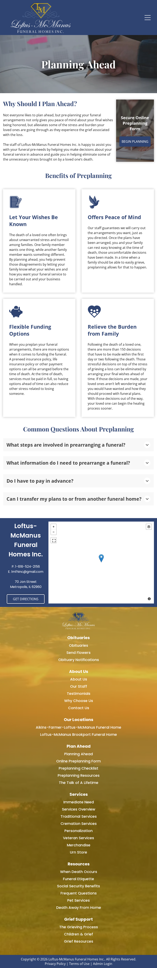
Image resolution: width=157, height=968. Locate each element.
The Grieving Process (78, 927)
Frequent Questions (79, 893)
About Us (78, 679)
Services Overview (78, 809)
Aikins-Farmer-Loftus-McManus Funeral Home (78, 727)
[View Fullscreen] (53, 540)
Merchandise (78, 845)
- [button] (53, 532)
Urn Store (78, 852)
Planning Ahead (78, 753)
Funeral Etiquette (78, 878)
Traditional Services (79, 816)
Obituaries (78, 645)
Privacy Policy (55, 963)
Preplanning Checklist (78, 768)
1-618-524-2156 (27, 566)
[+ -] (101, 562)
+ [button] (53, 526)
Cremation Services (79, 823)
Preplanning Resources (79, 775)
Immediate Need (78, 802)
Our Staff (78, 686)
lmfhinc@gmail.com (27, 571)
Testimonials (78, 693)
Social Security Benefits (78, 886)
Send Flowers (78, 652)
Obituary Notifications (78, 659)
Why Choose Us (78, 700)
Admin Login (102, 963)
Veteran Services (78, 837)
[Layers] (148, 526)
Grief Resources (78, 941)
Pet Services (78, 900)
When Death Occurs (78, 871)
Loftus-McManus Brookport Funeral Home (78, 734)
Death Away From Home (78, 907)
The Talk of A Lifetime (78, 782)
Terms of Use (79, 963)
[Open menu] (148, 18)
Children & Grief (78, 934)
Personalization (78, 830)
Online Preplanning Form (78, 761)
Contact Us (78, 707)
